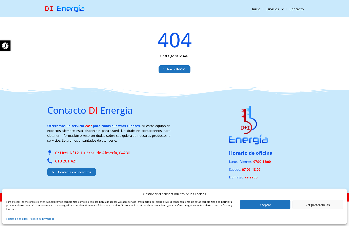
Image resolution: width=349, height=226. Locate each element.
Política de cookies (17, 219)
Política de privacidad (42, 219)
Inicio (256, 9)
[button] (5, 45)
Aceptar (265, 205)
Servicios (272, 9)
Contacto (296, 9)
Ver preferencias (318, 205)
